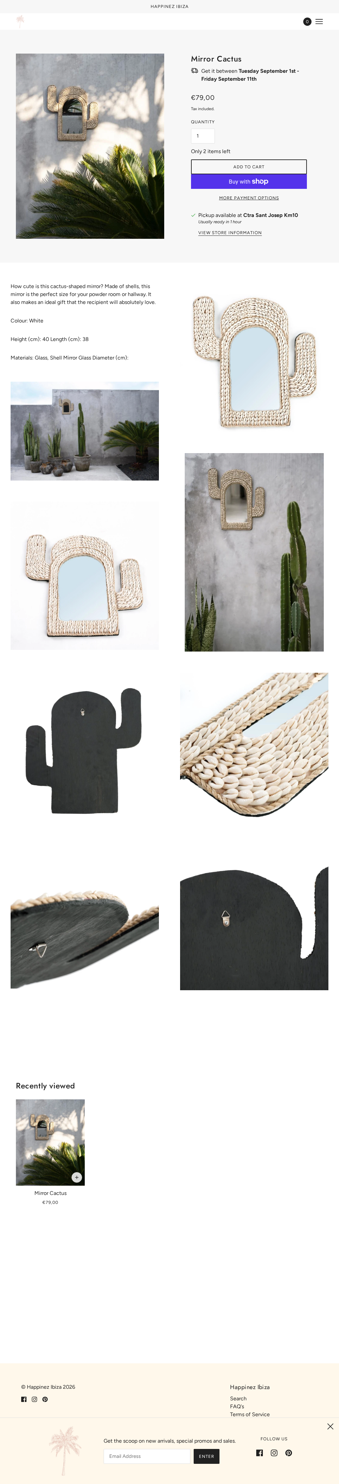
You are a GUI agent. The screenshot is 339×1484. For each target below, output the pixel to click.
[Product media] (85, 431)
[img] (24, 1399)
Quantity (203, 121)
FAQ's (237, 1406)
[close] (330, 1426)
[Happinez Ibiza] (20, 21)
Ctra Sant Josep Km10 (270, 215)
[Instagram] (274, 1452)
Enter (206, 1456)
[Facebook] (261, 1452)
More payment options (249, 197)
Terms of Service (250, 1414)
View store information (230, 233)
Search (238, 1398)
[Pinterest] (286, 1452)
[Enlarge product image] (90, 146)
